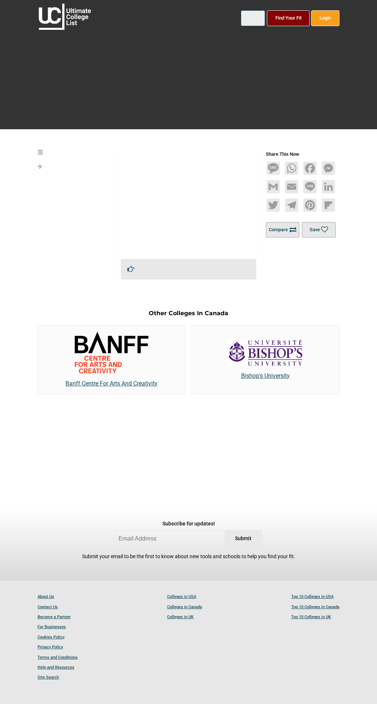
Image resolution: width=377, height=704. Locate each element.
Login (325, 18)
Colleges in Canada (184, 607)
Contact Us (48, 607)
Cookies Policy (51, 637)
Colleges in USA (181, 596)
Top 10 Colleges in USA (312, 596)
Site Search (48, 677)
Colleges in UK (180, 617)
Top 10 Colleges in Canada (315, 607)
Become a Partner (54, 617)
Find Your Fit (288, 18)
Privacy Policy (50, 647)
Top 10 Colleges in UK (311, 617)
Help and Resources (56, 667)
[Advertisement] (189, 201)
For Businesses (52, 626)
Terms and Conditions (58, 657)
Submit (243, 538)
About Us (46, 596)
